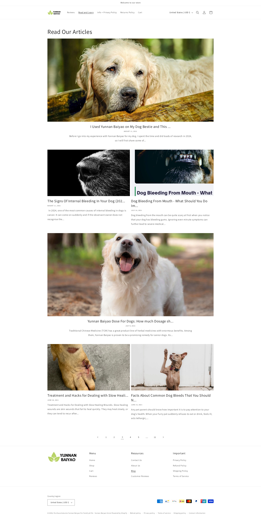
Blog (133, 471)
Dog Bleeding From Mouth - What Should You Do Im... (169, 203)
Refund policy (135, 513)
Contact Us (136, 460)
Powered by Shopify (119, 513)
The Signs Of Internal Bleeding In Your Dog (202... (86, 201)
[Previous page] (98, 437)
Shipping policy (180, 513)
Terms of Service (181, 476)
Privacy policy (149, 513)
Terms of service (164, 513)
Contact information (197, 513)
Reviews (93, 476)
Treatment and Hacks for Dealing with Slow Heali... (87, 395)
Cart (91, 471)
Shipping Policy (180, 471)
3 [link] (122, 437)
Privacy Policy (179, 460)
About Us (135, 465)
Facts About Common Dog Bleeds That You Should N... (171, 397)
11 (155, 437)
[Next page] (163, 437)
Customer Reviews (140, 476)
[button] (197, 12)
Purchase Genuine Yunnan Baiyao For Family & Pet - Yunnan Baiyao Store (82, 513)
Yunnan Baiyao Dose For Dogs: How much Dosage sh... (131, 321)
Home (92, 460)
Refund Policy (179, 465)
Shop (91, 465)
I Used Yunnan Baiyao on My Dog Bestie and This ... (130, 126)
